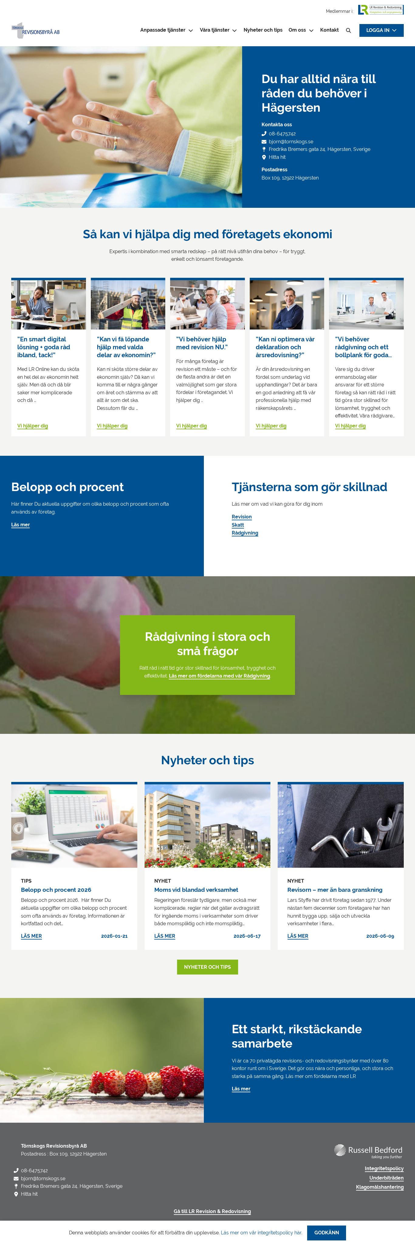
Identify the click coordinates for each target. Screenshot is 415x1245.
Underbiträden (386, 1178)
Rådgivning (245, 533)
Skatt (238, 525)
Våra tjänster (214, 30)
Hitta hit (277, 157)
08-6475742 (282, 133)
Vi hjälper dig (32, 426)
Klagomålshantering (380, 1187)
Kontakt (329, 30)
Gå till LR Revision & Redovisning (212, 1211)
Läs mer (20, 525)
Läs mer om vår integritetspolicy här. (261, 1232)
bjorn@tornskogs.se (291, 141)
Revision (242, 517)
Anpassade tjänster (162, 30)
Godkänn (326, 1233)
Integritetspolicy (384, 1168)
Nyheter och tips (263, 30)
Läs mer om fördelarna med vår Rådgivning (219, 676)
